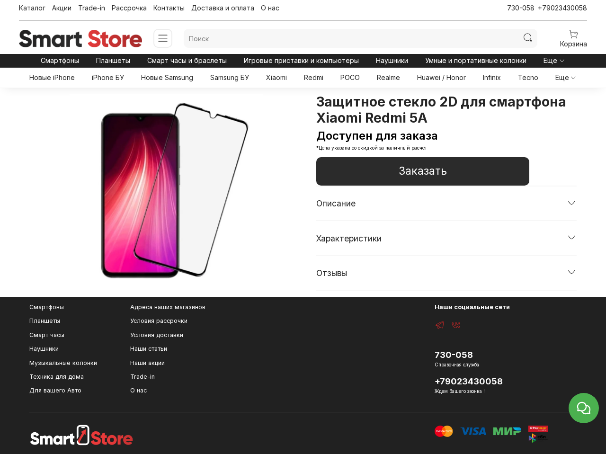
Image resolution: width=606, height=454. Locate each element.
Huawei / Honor (441, 77)
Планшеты (113, 60)
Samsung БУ (229, 77)
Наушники (392, 60)
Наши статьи (148, 348)
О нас (270, 8)
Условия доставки (156, 334)
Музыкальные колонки (63, 362)
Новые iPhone (52, 77)
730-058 (521, 8)
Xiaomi (276, 77)
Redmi (313, 77)
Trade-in (91, 8)
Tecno (528, 77)
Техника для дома (56, 376)
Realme (388, 77)
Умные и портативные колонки (475, 60)
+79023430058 (562, 8)
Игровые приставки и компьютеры (301, 60)
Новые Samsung (167, 77)
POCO (350, 77)
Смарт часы (46, 334)
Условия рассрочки (158, 320)
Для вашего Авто (55, 390)
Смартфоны (60, 60)
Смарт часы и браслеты (187, 60)
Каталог (32, 8)
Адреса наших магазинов (167, 307)
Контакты (169, 8)
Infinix (492, 77)
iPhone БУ (108, 77)
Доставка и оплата (222, 8)
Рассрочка (129, 8)
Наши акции (147, 362)
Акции (61, 8)
